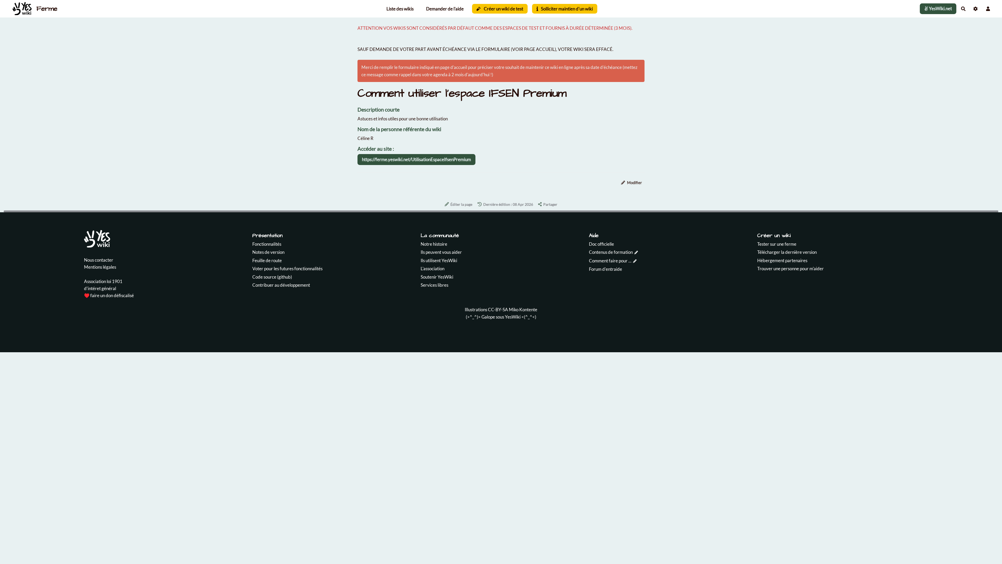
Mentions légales (100, 267)
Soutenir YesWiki (437, 277)
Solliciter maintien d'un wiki (566, 8)
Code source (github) (272, 277)
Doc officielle (601, 244)
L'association (432, 268)
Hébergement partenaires (782, 260)
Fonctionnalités (266, 244)
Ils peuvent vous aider (441, 252)
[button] (988, 9)
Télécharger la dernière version (787, 252)
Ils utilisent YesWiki (439, 260)
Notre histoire (434, 244)
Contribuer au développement (281, 285)
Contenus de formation (611, 252)
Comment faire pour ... (610, 260)
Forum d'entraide (605, 269)
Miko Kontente (523, 309)
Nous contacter (98, 260)
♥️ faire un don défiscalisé (109, 295)
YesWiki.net (940, 8)
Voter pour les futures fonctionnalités (287, 268)
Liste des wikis (400, 8)
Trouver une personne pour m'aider (790, 268)
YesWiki (513, 317)
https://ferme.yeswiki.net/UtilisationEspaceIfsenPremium (416, 159)
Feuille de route (267, 260)
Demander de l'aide (445, 8)
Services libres (434, 285)
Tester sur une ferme (776, 244)
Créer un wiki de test (503, 8)
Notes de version (268, 252)
